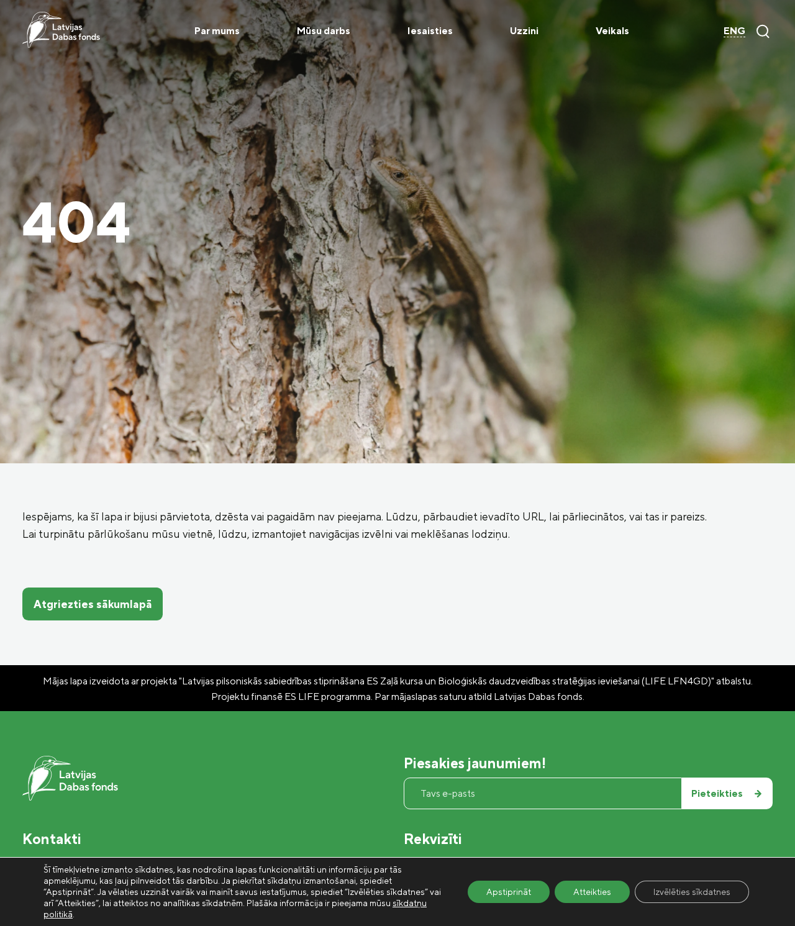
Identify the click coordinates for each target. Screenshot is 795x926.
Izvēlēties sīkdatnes (691, 891)
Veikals (612, 30)
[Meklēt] (763, 31)
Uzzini (524, 30)
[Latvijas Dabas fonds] (61, 30)
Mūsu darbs (323, 30)
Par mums (217, 30)
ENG (734, 30)
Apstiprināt (508, 891)
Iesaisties (430, 30)
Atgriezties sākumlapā (93, 604)
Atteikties (592, 891)
